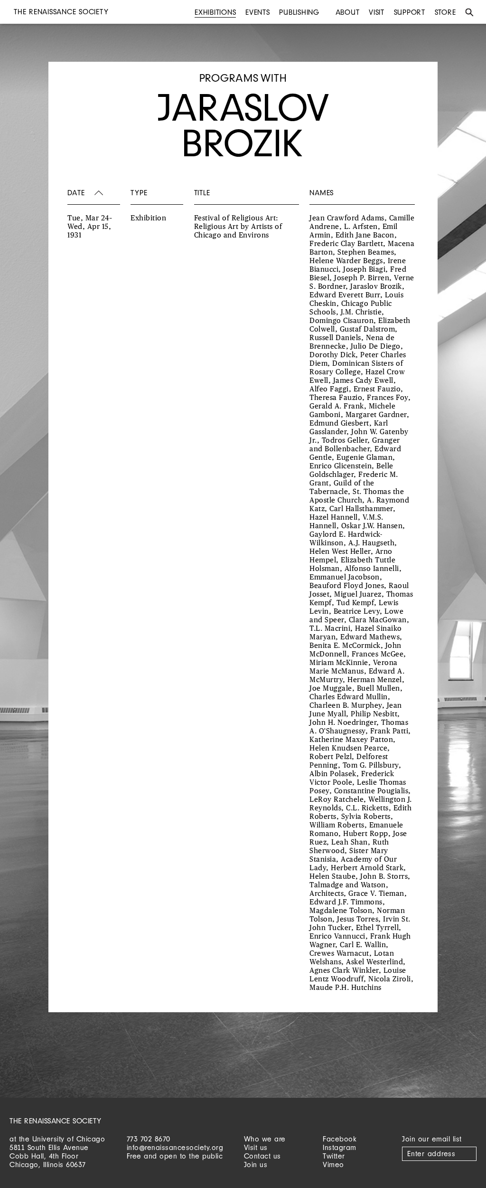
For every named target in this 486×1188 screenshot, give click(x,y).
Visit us (256, 1147)
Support (409, 12)
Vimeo (333, 1164)
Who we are (265, 1138)
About (348, 12)
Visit (376, 12)
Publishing (299, 12)
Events (257, 12)
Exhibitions (215, 12)
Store (445, 12)
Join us (256, 1164)
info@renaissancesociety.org (175, 1147)
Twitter (334, 1155)
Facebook (339, 1138)
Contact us (262, 1155)
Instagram (339, 1147)
